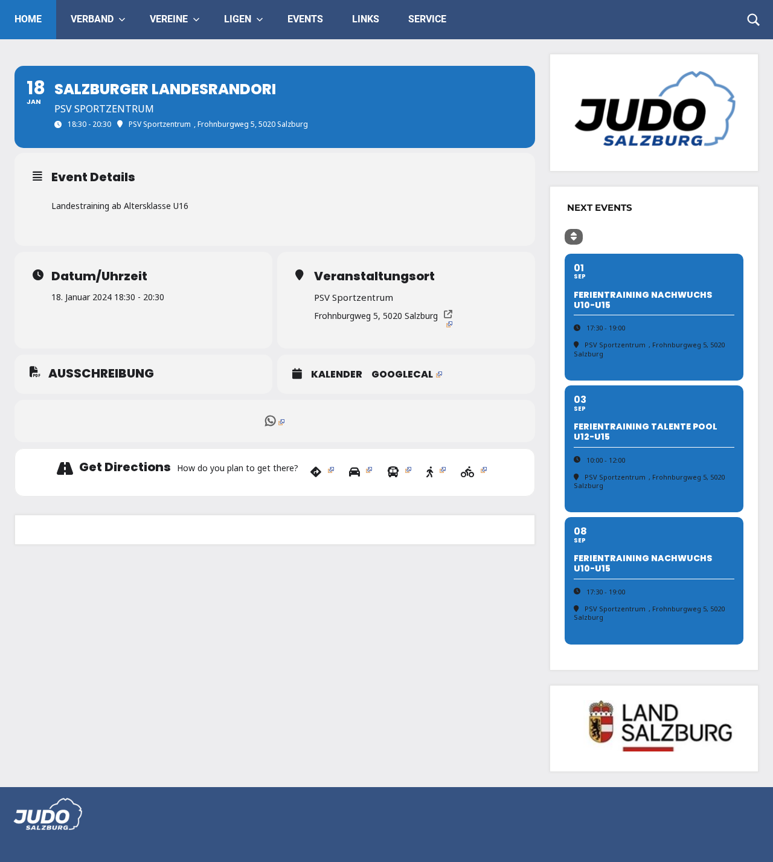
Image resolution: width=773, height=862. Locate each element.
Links (365, 19)
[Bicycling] (474, 472)
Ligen (237, 19)
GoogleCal (402, 374)
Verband (92, 19)
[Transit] (399, 472)
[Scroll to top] (748, 837)
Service (427, 19)
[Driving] (360, 472)
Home (28, 19)
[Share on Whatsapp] (275, 421)
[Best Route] (321, 472)
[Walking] (435, 472)
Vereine (169, 19)
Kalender (336, 374)
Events (305, 19)
